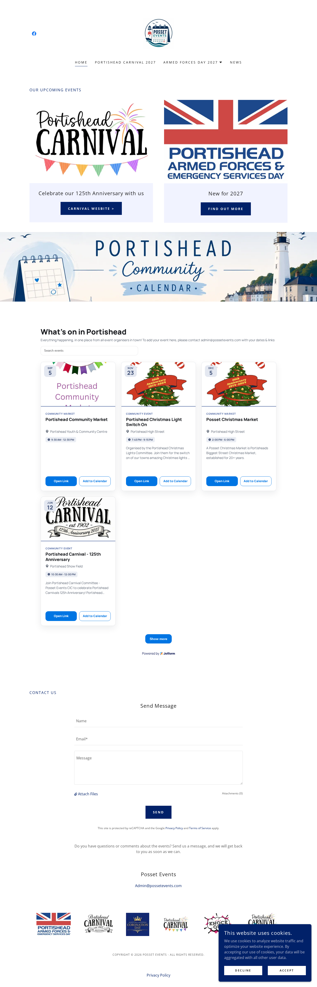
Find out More (225, 209)
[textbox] (158, 721)
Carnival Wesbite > (91, 208)
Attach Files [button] (88, 793)
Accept (287, 970)
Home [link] (81, 62)
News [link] (236, 62)
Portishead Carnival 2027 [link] (125, 62)
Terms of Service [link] (200, 828)
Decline (243, 970)
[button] (193, 62)
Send (158, 812)
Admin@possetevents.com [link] (158, 885)
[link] (34, 33)
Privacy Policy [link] (174, 828)
